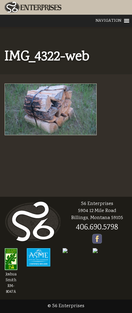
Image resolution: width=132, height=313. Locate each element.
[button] (108, 21)
